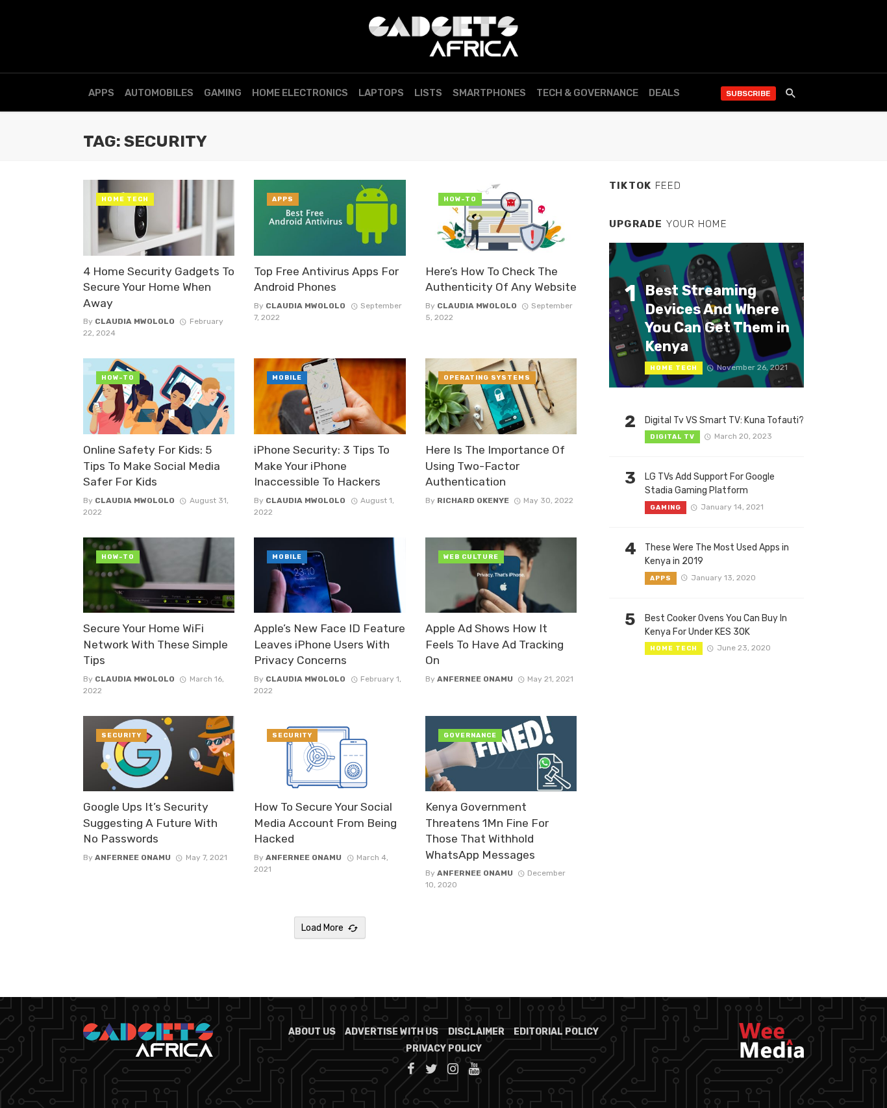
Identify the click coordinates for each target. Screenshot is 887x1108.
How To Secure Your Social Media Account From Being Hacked (325, 822)
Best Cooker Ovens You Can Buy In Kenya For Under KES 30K (716, 625)
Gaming (223, 93)
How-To (460, 199)
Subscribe (748, 93)
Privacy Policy (444, 1048)
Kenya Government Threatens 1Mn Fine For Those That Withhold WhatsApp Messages (487, 830)
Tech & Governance (587, 93)
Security (121, 735)
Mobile (287, 378)
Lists (428, 93)
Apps (101, 93)
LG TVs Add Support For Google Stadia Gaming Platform (710, 483)
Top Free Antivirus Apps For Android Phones (326, 279)
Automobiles (159, 93)
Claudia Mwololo (135, 321)
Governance (470, 735)
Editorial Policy (556, 1031)
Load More (322, 927)
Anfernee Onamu (475, 678)
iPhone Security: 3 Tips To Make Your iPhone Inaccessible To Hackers (322, 465)
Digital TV (672, 437)
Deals (664, 93)
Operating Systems (487, 378)
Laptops (381, 93)
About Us (312, 1031)
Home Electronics (300, 93)
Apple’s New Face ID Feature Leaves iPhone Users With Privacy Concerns (329, 644)
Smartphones (489, 93)
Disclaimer (476, 1031)
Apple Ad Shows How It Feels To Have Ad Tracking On (494, 644)
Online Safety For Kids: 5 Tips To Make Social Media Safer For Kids (151, 465)
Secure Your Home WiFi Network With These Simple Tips (155, 644)
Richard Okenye (473, 500)
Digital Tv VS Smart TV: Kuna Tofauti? (724, 420)
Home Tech (125, 199)
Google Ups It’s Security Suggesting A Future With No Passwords (150, 822)
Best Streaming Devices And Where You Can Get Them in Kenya (717, 318)
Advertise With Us (391, 1031)
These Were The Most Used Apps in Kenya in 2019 (717, 554)
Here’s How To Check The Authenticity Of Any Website (501, 279)
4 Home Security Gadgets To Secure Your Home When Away (158, 287)
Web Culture (471, 557)
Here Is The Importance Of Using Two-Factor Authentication (495, 465)
